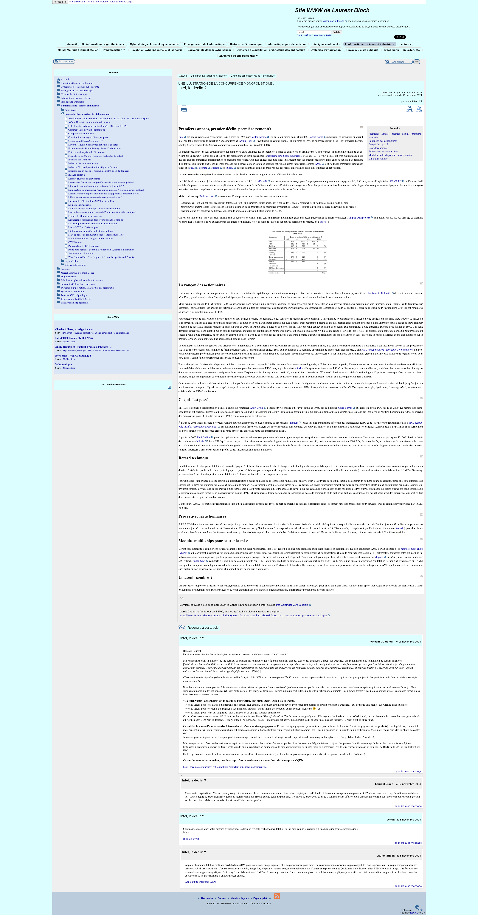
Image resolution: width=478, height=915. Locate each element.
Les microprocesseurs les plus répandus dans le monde (95, 219)
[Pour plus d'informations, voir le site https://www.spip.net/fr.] (419, 910)
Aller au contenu (77, 1)
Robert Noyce (316, 137)
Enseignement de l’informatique (204, 44)
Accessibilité (60, 2)
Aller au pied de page (121, 1)
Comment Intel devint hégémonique (86, 129)
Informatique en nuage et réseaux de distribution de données (98, 170)
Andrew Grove (207, 196)
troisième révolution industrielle (284, 155)
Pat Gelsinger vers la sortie (292, 604)
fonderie (399, 528)
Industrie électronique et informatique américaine (93, 167)
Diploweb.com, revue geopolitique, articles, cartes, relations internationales (96, 332)
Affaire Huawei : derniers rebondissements (89, 122)
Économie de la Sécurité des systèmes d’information (94, 148)
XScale (200, 441)
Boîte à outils (71, 110)
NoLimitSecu (69, 341)
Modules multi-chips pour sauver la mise (390, 155)
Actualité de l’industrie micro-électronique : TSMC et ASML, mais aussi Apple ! (109, 118)
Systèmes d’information (326, 49)
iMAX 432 (396, 181)
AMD (318, 163)
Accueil (72, 44)
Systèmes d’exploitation (80, 253)
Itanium (294, 422)
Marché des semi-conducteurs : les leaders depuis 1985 (96, 234)
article (323, 221)
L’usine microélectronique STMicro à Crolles (91, 201)
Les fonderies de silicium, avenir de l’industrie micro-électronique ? (102, 212)
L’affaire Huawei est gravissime (84, 178)
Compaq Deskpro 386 (358, 217)
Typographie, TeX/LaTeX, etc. (402, 49)
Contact (222, 898)
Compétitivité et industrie (81, 133)
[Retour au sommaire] (361, 127)
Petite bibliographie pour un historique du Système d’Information (101, 249)
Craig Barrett (345, 407)
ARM (298, 368)
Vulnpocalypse (63, 364)
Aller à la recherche (98, 1)
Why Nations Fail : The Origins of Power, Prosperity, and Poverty (101, 257)
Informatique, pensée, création (287, 44)
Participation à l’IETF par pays (83, 245)
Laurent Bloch (412, 101)
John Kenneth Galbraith (378, 293)
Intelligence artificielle (326, 44)
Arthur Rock (245, 141)
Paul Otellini (204, 437)
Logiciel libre (71, 261)
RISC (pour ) (387, 349)
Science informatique (75, 265)
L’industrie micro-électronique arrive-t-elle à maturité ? (96, 186)
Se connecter (66, 61)
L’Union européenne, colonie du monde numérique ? (95, 197)
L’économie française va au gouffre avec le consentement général (101, 182)
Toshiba (203, 167)
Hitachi (215, 167)
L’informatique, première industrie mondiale (90, 231)
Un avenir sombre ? (379, 158)
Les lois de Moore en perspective (85, 216)
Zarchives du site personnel (238, 55)
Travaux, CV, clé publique (362, 49)
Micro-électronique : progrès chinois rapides (90, 238)
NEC (192, 167)
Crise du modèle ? (85, 141)
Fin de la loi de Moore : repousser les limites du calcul (95, 155)
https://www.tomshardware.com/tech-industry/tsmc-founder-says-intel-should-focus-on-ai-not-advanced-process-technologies (253, 615)
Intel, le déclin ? (76, 175)
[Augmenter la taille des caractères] (409, 110)
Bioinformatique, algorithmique (103, 44)
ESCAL (414, 912)
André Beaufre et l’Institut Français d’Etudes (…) (84, 347)
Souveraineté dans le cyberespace (210, 49)
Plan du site (207, 898)
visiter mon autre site (333, 21)
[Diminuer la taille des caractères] (419, 110)
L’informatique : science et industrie (369, 44)
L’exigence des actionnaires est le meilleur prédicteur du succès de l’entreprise (224, 767)
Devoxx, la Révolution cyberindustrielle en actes (93, 144)
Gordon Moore (258, 137)
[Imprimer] (184, 110)
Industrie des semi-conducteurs (84, 163)
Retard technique (378, 148)
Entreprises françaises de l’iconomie (86, 152)
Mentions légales (240, 898)
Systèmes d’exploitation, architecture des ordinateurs (271, 49)
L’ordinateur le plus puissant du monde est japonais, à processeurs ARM (104, 193)
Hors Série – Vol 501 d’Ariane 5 (73, 355)
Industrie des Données (79, 159)
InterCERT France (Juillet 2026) (74, 338)
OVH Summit (75, 242)
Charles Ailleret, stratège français (74, 329)
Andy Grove (256, 407)
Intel (181, 137)
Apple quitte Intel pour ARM (200, 881)
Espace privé (260, 898)
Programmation (114, 49)
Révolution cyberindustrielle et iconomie (156, 49)
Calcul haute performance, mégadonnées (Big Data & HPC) (98, 126)
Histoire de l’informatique (246, 44)
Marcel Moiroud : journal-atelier (78, 49)
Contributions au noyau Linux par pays (88, 137)
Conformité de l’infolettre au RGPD (314, 35)
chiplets (379, 557)
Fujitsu (229, 167)
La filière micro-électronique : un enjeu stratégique (94, 208)
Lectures (405, 44)
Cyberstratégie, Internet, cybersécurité (154, 44)
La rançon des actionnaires (383, 141)
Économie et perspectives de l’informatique (253, 76)
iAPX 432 (262, 181)
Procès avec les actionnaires (383, 151)
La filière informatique (79, 204)
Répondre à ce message (407, 771)
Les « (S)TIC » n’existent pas (83, 227)
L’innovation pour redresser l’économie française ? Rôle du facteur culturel (106, 189)
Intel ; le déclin (191, 838)
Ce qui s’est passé (378, 144)
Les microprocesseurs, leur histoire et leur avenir (92, 223)
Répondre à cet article (203, 627)
